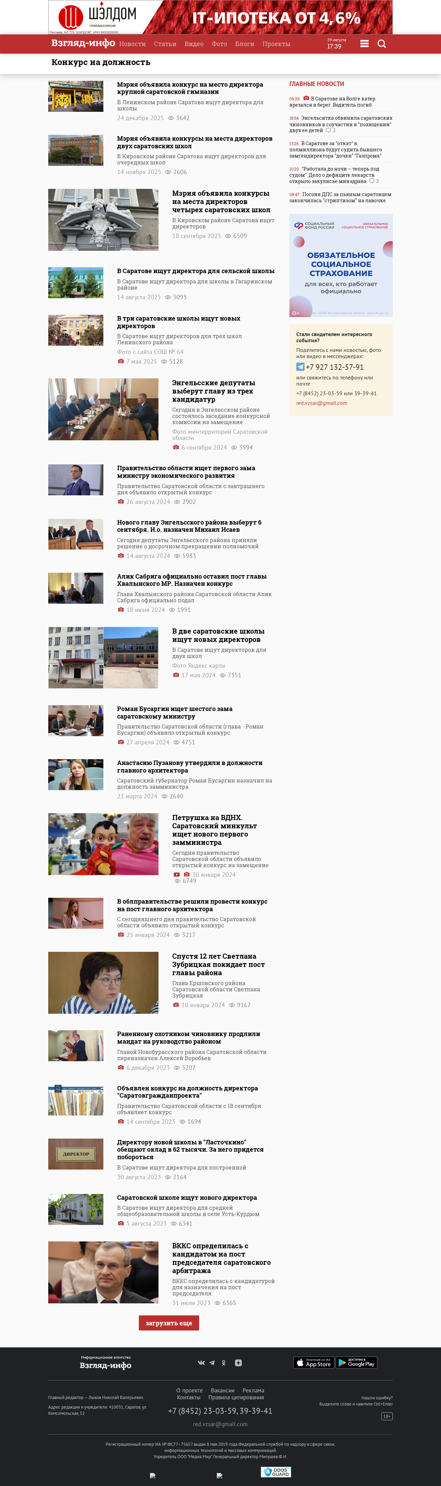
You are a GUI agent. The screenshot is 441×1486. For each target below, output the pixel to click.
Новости (132, 44)
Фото (219, 44)
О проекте (189, 1390)
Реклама (253, 1390)
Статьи (165, 44)
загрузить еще (169, 1323)
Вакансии (223, 1390)
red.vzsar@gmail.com (321, 402)
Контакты (189, 1397)
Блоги (244, 44)
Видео (194, 44)
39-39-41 (365, 393)
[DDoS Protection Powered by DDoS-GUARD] (276, 1475)
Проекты (276, 44)
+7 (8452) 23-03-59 (319, 393)
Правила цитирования (236, 1397)
